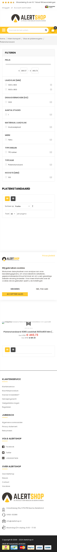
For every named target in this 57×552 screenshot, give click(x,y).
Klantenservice (8, 386)
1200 (30, 102)
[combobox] (28, 30)
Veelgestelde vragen (10, 403)
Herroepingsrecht (9, 399)
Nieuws (5, 478)
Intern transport (14, 38)
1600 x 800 (30, 89)
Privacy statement (9, 426)
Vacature (6, 486)
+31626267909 (12, 458)
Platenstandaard (30, 164)
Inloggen (6, 8)
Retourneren (7, 430)
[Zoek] (46, 30)
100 (30, 177)
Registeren (6, 407)
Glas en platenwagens (33, 38)
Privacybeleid (48, 255)
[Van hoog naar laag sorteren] (33, 206)
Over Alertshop (8, 474)
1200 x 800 (30, 85)
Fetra (30, 139)
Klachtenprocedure (10, 391)
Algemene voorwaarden (12, 422)
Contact (5, 482)
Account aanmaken (22, 8)
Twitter (8, 452)
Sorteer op (9, 206)
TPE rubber (30, 152)
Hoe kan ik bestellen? (10, 395)
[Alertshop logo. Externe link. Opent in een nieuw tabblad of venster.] (10, 259)
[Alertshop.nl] (28, 18)
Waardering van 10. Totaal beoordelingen (35, 2)
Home (2, 38)
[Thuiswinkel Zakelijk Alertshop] (50, 6)
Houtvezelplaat (30, 127)
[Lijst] (13, 198)
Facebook (10, 447)
